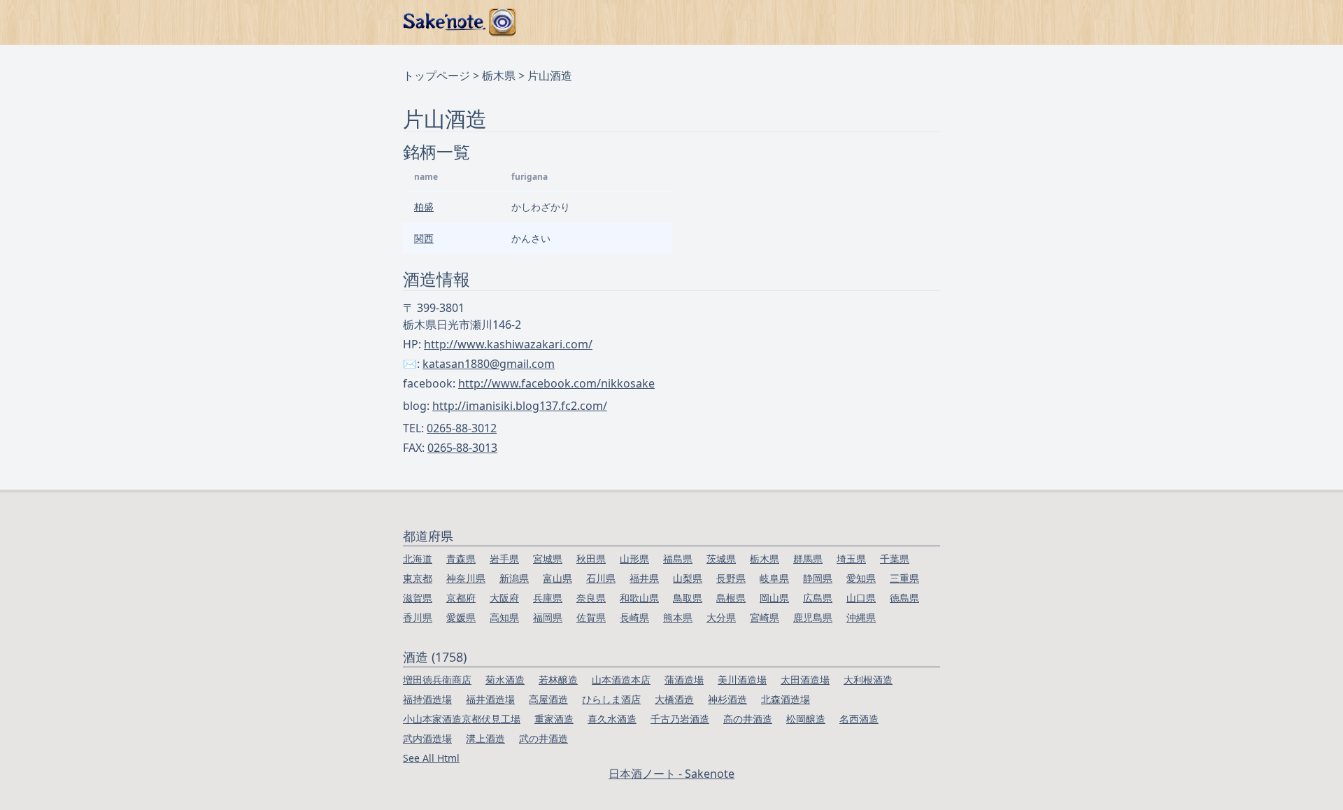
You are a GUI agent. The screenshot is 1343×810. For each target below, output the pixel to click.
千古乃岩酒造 (680, 718)
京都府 (461, 597)
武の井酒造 (543, 738)
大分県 (721, 617)
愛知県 (861, 578)
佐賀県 (591, 617)
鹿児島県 (812, 617)
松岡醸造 (805, 718)
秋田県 (591, 558)
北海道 (417, 558)
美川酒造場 (742, 679)
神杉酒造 (727, 699)
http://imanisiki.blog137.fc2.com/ (519, 405)
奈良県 (591, 597)
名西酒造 (859, 718)
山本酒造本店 (621, 679)
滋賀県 (417, 597)
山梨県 (687, 578)
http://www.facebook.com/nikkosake (556, 383)
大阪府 (504, 597)
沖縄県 (861, 617)
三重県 (904, 578)
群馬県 (808, 558)
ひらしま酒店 (611, 699)
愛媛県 (461, 617)
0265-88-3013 (462, 447)
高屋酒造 (548, 699)
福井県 (644, 578)
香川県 (417, 617)
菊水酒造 (505, 679)
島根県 (731, 597)
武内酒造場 (427, 738)
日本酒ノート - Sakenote (671, 773)
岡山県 (774, 597)
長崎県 (634, 617)
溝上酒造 (485, 738)
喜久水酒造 (612, 718)
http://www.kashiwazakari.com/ (508, 344)
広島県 (817, 597)
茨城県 (721, 558)
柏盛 (424, 206)
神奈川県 (465, 578)
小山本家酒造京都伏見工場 (461, 718)
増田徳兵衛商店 (437, 679)
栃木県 (499, 75)
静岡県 (817, 578)
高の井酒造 (747, 718)
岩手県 (504, 558)
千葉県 (894, 558)
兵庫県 (547, 597)
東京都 (417, 578)
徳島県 (904, 597)
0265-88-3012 (462, 428)
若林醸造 (558, 679)
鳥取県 (687, 597)
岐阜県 (774, 578)
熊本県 (677, 617)
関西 (424, 238)
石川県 (601, 578)
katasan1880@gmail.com (488, 363)
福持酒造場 (427, 699)
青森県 (461, 558)
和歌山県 (639, 597)
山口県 (861, 597)
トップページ (436, 75)
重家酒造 (554, 718)
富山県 (557, 578)
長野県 (731, 578)
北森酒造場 (785, 699)
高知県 (504, 617)
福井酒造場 (490, 699)
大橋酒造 (674, 699)
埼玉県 (851, 558)
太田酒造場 (805, 679)
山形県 (634, 558)
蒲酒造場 (684, 679)
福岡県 (547, 617)
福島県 (677, 558)
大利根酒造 (868, 679)
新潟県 (514, 578)
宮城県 (547, 558)
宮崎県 (764, 617)
